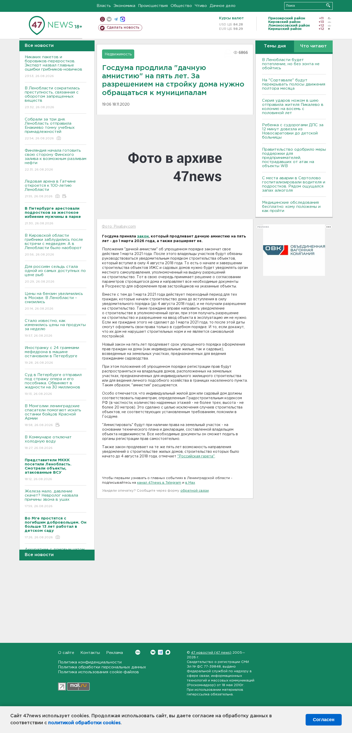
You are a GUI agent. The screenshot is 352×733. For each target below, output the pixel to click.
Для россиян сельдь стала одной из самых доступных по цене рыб (55, 274)
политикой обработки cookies (84, 723)
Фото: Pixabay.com (119, 226)
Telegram (160, 652)
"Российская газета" (196, 456)
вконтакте (109, 19)
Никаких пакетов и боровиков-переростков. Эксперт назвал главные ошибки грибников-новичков (53, 66)
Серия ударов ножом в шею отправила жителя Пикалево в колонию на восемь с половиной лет (292, 107)
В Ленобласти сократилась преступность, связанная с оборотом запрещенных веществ (52, 98)
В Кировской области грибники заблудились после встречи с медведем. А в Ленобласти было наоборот (54, 245)
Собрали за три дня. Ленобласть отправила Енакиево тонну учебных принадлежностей (50, 129)
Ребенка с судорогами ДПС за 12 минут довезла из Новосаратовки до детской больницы (292, 131)
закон (143, 236)
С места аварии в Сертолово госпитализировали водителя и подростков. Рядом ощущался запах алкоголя (293, 184)
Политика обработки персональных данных (102, 667)
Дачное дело (223, 5)
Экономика (124, 5)
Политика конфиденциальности (90, 662)
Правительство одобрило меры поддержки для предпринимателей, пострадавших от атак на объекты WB (294, 158)
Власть (104, 5)
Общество (181, 5)
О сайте (66, 652)
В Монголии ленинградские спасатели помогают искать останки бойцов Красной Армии (53, 415)
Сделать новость (123, 27)
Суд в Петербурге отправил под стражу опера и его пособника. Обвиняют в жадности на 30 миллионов (53, 384)
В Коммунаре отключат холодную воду (48, 442)
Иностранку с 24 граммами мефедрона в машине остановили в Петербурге (52, 355)
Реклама (114, 652)
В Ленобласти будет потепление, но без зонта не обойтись (291, 64)
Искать (328, 5)
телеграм (115, 19)
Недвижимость (118, 54)
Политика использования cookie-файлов (98, 672)
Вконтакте (152, 652)
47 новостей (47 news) (211, 652)
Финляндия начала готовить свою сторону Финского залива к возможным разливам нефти (55, 160)
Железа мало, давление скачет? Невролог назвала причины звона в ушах (51, 499)
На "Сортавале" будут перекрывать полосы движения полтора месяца (293, 84)
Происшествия (153, 5)
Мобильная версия (102, 19)
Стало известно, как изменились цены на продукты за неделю (55, 328)
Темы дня (275, 46)
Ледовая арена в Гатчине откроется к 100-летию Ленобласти (50, 189)
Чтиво (201, 5)
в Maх (190, 482)
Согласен (323, 719)
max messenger (122, 19)
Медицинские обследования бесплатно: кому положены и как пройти (291, 206)
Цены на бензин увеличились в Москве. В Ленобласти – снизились (54, 301)
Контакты (90, 652)
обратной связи (194, 490)
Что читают (313, 46)
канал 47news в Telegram (159, 482)
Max (167, 652)
